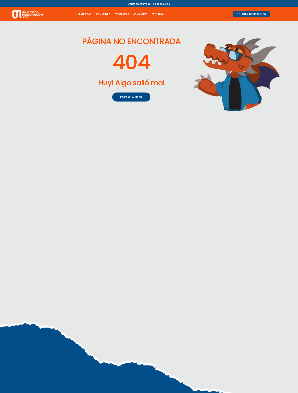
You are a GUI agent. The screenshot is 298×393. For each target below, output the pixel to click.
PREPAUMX (157, 14)
